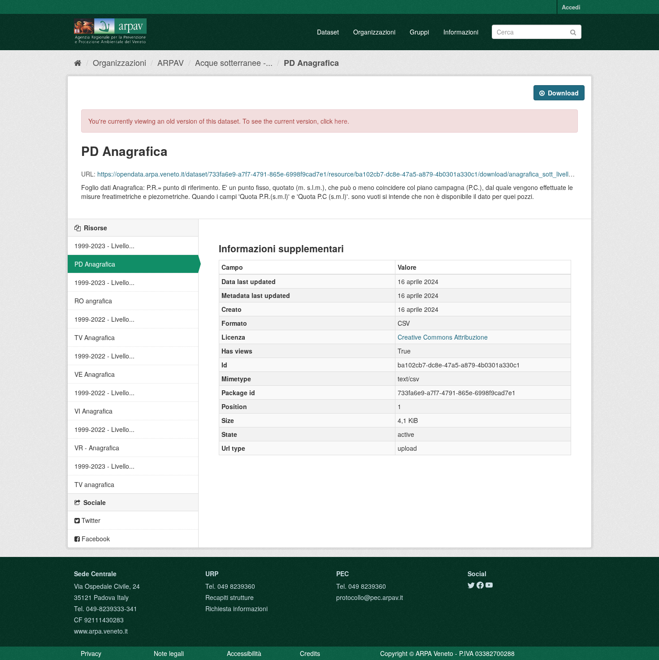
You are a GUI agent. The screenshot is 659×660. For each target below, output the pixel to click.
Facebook (95, 538)
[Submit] (573, 31)
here (340, 120)
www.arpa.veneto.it (101, 630)
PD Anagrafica (311, 63)
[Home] (78, 62)
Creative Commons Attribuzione (443, 336)
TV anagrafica (94, 484)
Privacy (91, 653)
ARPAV (170, 62)
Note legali (169, 653)
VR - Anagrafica (96, 447)
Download (562, 92)
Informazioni (460, 31)
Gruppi (419, 31)
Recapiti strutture (229, 597)
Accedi (571, 7)
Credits (310, 653)
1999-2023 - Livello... (104, 245)
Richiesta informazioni (236, 608)
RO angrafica (93, 300)
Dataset (328, 31)
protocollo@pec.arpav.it (369, 597)
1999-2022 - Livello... (104, 319)
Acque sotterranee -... (234, 62)
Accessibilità (244, 653)
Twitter (90, 520)
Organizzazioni (374, 31)
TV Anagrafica (94, 337)
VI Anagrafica (93, 410)
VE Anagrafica (94, 374)
